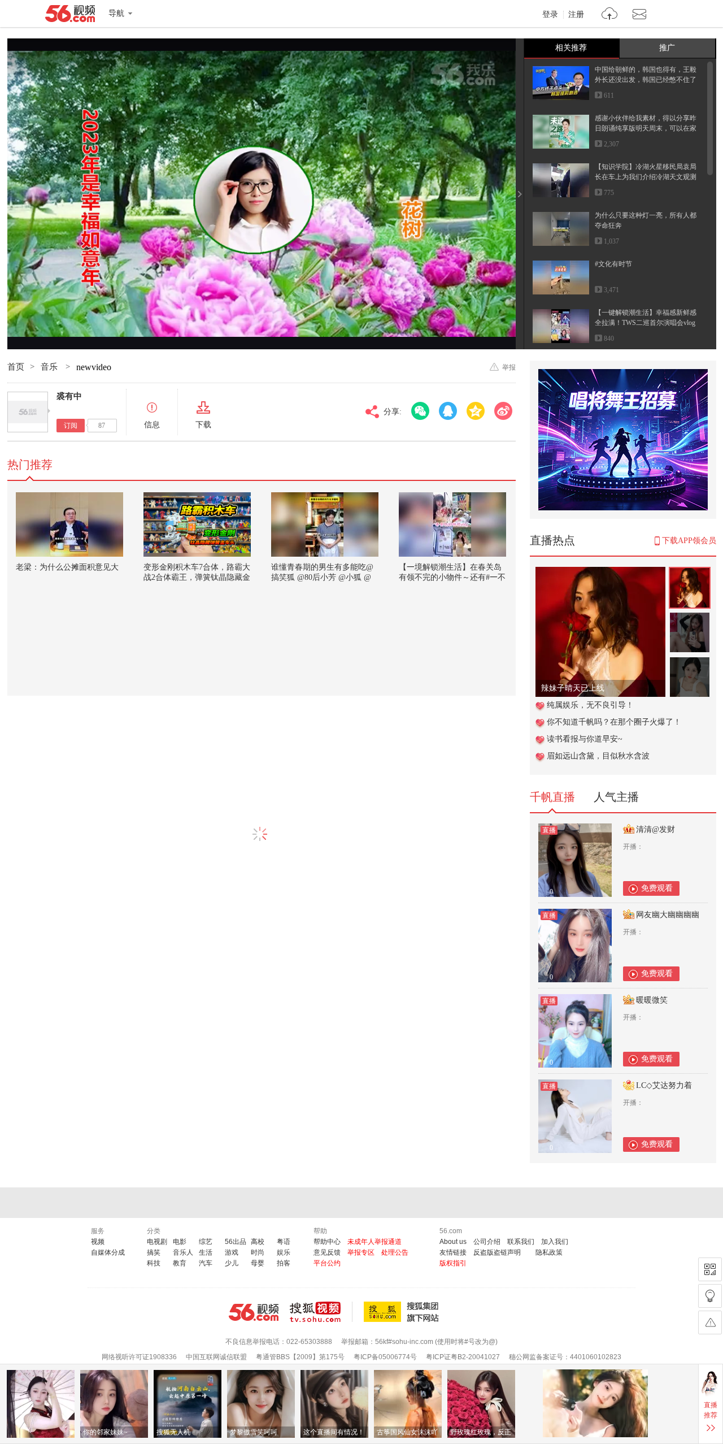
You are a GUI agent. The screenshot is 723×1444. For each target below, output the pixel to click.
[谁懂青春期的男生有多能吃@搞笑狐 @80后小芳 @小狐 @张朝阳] (324, 524)
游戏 (231, 1252)
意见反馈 (327, 1252)
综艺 (205, 1242)
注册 (576, 15)
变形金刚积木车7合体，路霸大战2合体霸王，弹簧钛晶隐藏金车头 (196, 577)
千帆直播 (552, 797)
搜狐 (403, 1312)
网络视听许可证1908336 (139, 1357)
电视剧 (157, 1242)
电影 (179, 1242)
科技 (153, 1263)
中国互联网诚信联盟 (216, 1357)
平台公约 (327, 1263)
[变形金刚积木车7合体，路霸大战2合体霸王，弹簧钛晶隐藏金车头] (197, 524)
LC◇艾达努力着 (664, 1085)
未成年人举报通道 (374, 1242)
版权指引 (453, 1263)
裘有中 (69, 396)
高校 (257, 1242)
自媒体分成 (108, 1252)
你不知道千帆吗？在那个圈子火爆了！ (614, 722)
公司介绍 (486, 1242)
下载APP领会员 (689, 540)
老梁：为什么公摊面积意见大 (67, 567)
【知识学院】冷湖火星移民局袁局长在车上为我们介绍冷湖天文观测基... (645, 177)
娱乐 (283, 1252)
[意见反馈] (710, 1322)
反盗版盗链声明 (497, 1252)
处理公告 (394, 1252)
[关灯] (710, 1296)
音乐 (50, 366)
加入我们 (554, 1242)
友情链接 (453, 1252)
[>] (610, 15)
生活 (205, 1252)
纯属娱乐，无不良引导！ (590, 705)
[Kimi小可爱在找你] (600, 573)
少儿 (231, 1263)
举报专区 (360, 1252)
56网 (253, 1312)
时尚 (257, 1252)
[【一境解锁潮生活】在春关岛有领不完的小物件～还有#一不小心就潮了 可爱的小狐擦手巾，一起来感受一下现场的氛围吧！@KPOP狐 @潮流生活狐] (452, 524)
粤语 (283, 1242)
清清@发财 (655, 829)
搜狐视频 (321, 1312)
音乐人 (183, 1252)
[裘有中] (27, 412)
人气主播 (616, 797)
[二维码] (710, 1269)
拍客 (283, 1263)
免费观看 (657, 888)
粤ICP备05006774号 (385, 1357)
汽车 (205, 1263)
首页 (15, 366)
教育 (179, 1263)
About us (453, 1242)
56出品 (235, 1242)
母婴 (257, 1263)
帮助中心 (327, 1242)
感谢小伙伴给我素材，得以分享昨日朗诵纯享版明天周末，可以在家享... (645, 128)
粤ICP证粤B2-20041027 (463, 1357)
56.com (70, 16)
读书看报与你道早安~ (584, 739)
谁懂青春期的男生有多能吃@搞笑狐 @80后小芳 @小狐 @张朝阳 (322, 577)
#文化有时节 (613, 264)
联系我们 (520, 1242)
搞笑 (153, 1252)
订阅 (70, 426)
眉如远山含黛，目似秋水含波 (598, 756)
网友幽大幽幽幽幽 (667, 914)
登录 (550, 15)
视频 (97, 1242)
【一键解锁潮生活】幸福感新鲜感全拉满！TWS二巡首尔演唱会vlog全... (645, 323)
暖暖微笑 (652, 1000)
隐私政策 (549, 1252)
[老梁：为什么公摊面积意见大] (69, 524)
